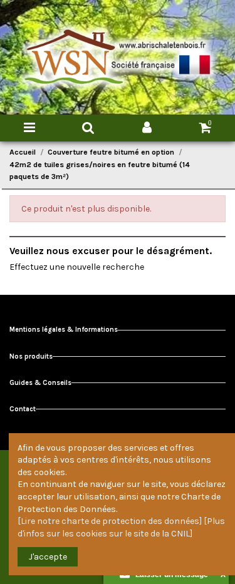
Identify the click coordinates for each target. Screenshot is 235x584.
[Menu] (29, 128)
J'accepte (48, 556)
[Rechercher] (88, 128)
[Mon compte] (147, 128)
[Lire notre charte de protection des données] (110, 521)
